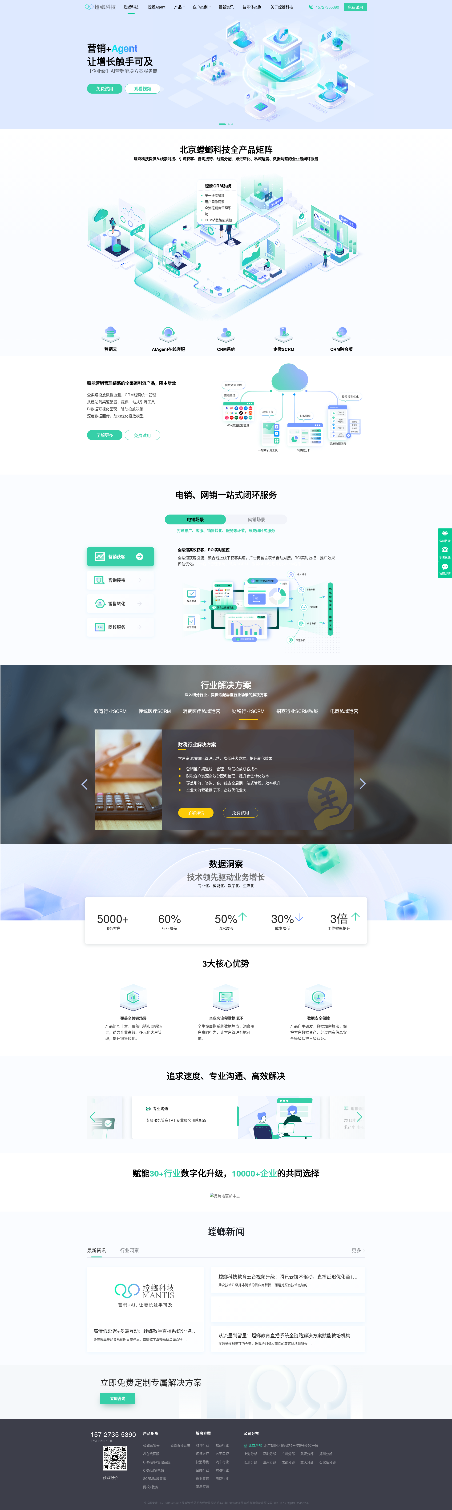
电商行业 (222, 1478)
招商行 (221, 1445)
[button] (222, 124)
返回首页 (7, 1367)
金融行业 (202, 1470)
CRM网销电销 (153, 1470)
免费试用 (355, 7)
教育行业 (202, 1445)
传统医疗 (202, 1453)
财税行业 (222, 1470)
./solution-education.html (196, 812)
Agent (124, 48)
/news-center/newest (358, 1250)
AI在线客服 (151, 1453)
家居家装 (202, 1486)
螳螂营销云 (151, 1445)
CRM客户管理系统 (156, 1462)
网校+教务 (150, 1486)
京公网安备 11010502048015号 (163, 1503)
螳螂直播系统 (180, 1445)
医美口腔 (222, 1453)
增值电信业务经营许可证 (200, 1503)
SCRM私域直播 (154, 1478)
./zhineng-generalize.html (104, 436)
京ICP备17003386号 (230, 1503)
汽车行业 (222, 1461)
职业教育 (202, 1478)
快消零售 (202, 1461)
